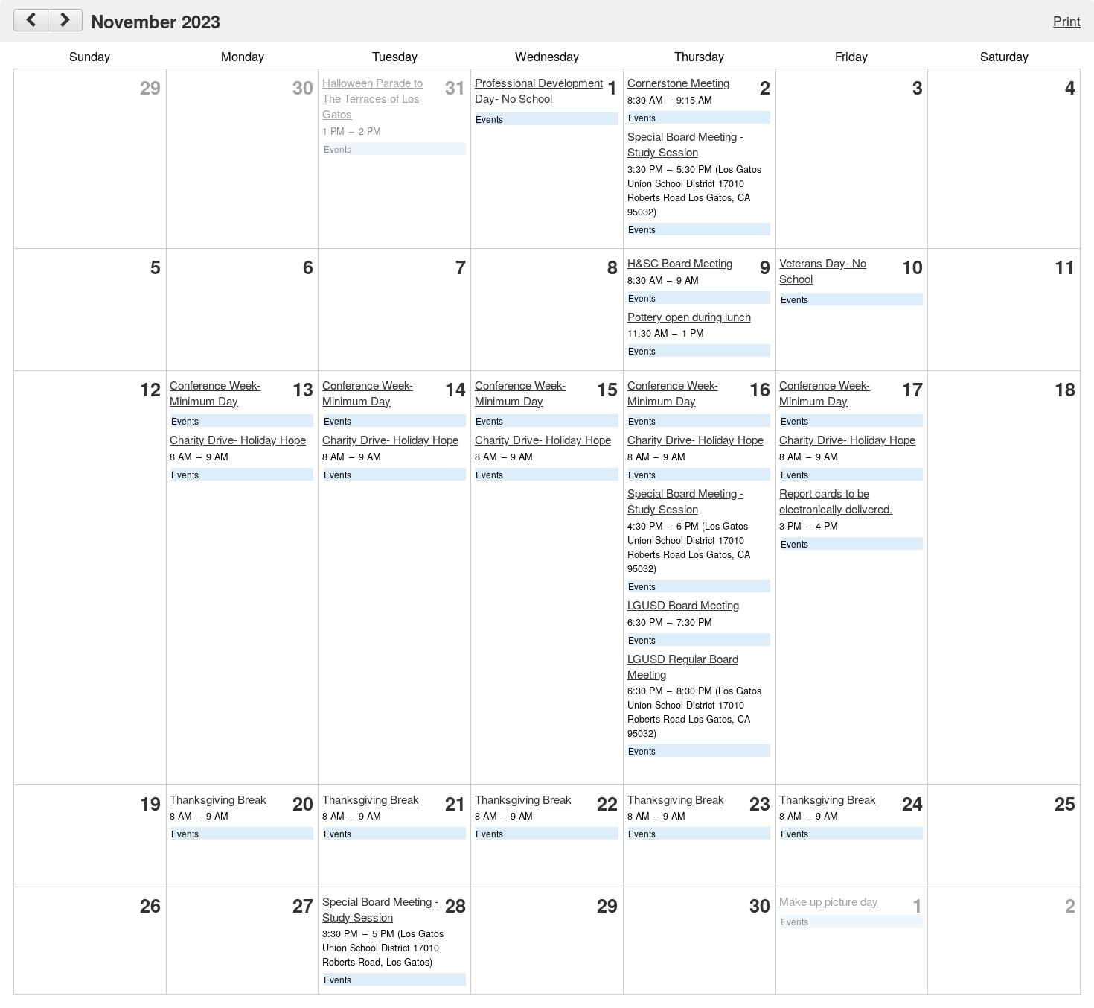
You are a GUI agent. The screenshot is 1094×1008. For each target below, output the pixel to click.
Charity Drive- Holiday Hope (238, 439)
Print (1067, 20)
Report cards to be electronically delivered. (835, 500)
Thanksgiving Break (218, 799)
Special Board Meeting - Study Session (685, 143)
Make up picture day (828, 901)
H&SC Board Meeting (679, 262)
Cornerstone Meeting (678, 82)
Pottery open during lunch (689, 316)
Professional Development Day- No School (539, 90)
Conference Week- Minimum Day (215, 392)
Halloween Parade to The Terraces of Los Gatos (372, 98)
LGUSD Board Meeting (683, 604)
